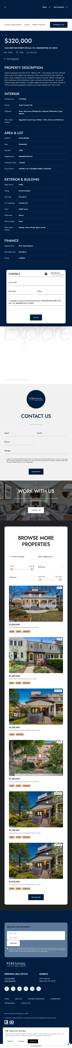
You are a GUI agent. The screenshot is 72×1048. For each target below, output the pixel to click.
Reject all (10, 1041)
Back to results (12, 7)
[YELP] (32, 989)
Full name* (12, 291)
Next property (59, 7)
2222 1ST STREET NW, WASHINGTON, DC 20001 (23, 782)
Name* (6, 433)
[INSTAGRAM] (13, 989)
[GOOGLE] (19, 989)
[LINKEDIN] (26, 989)
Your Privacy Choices (36, 1046)
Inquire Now (36, 472)
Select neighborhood (45, 557)
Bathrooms (41, 567)
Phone (40, 291)
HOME (6, 999)
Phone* (7, 442)
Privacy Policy (49, 312)
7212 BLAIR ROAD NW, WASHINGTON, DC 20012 (23, 627)
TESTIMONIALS (9, 1003)
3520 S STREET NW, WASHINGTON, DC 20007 (23, 679)
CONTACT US (36, 510)
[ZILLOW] (38, 989)
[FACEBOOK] (6, 989)
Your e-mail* (13, 282)
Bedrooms (13, 577)
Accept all (33, 1041)
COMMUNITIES (55, 999)
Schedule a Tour (58, 25)
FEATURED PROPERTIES (36, 999)
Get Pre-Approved (13, 59)
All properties (36, 897)
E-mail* (39, 433)
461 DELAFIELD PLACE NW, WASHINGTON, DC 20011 (25, 730)
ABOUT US (18, 999)
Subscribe (13, 943)
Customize (21, 1041)
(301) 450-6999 (9, 979)
